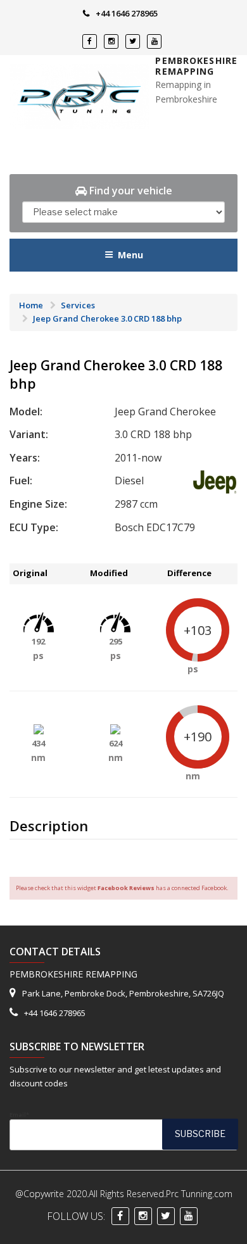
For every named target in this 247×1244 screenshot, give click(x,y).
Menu (130, 255)
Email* (19, 1114)
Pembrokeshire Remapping (196, 66)
